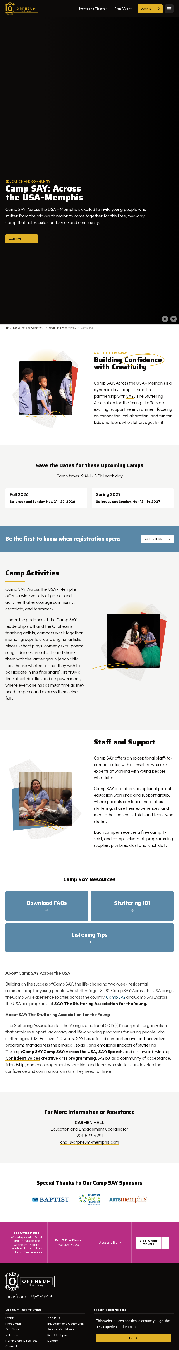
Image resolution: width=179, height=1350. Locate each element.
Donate (52, 1341)
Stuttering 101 (132, 903)
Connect (11, 1346)
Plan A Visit (122, 8)
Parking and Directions (21, 1341)
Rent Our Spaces (58, 1335)
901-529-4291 (89, 1135)
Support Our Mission (61, 1329)
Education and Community (65, 1324)
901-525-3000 (68, 1245)
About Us (53, 1318)
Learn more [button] (132, 1327)
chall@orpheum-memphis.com (89, 1142)
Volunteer (12, 1335)
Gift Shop (12, 1329)
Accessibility (108, 1242)
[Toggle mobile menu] (169, 8)
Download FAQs (47, 903)
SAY (130, 396)
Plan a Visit (13, 1324)
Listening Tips (90, 935)
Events (9, 1318)
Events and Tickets (92, 8)
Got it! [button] (133, 1338)
